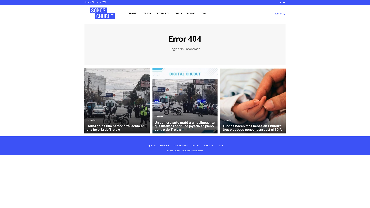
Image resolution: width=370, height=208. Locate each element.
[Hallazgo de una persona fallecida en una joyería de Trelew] (117, 100)
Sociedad (92, 120)
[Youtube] (284, 2)
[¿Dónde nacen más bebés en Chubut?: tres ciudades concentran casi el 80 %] (253, 100)
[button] (280, 13)
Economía (160, 117)
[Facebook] (280, 2)
